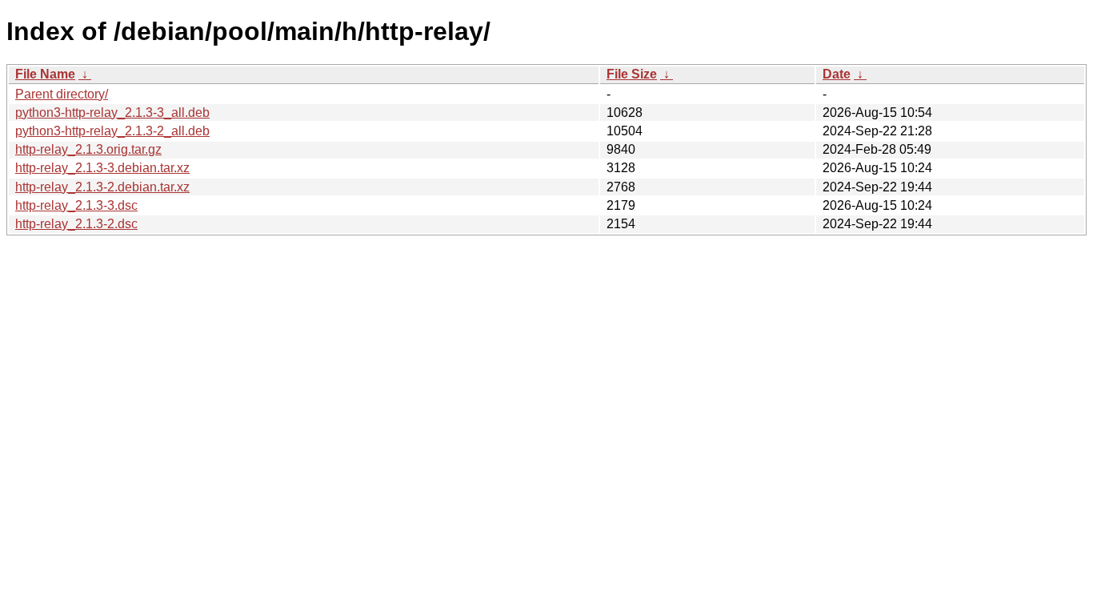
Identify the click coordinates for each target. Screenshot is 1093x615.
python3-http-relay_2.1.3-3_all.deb (112, 112)
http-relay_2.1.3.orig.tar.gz (88, 149)
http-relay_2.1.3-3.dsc (76, 205)
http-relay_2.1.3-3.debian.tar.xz (102, 168)
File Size (632, 74)
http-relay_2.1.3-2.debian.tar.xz (102, 187)
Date (837, 74)
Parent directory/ (61, 94)
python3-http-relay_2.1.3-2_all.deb (112, 131)
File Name (45, 74)
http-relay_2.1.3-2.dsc (76, 224)
